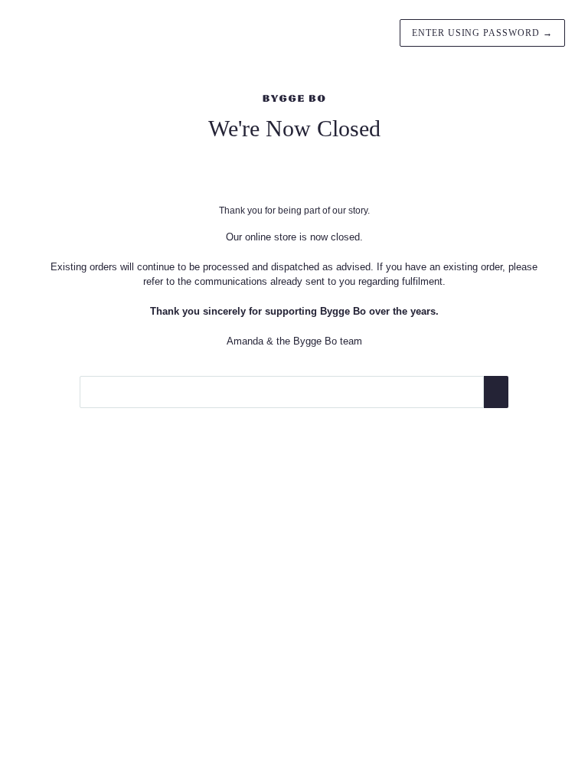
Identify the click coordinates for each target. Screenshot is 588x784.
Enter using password (482, 33)
